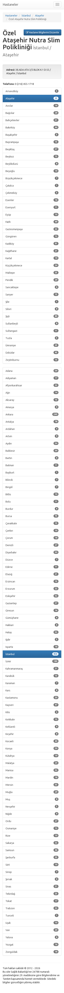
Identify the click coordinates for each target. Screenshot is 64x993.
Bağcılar (31, 113)
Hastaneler (10, 4)
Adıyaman (31, 378)
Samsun (31, 850)
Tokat (31, 901)
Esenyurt (31, 207)
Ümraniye (31, 345)
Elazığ (31, 574)
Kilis (31, 712)
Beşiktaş (31, 149)
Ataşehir (31, 98)
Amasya (31, 407)
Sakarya (31, 843)
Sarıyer (31, 294)
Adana (31, 370)
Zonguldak (31, 951)
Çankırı (31, 530)
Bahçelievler (31, 120)
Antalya (31, 421)
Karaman (31, 683)
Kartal (31, 258)
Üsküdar (31, 352)
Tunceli (31, 915)
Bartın (31, 458)
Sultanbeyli (31, 323)
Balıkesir (31, 450)
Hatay (31, 632)
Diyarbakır (31, 552)
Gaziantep (31, 603)
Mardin (31, 777)
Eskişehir (31, 596)
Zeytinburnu (31, 360)
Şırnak (31, 879)
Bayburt (31, 472)
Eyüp (31, 214)
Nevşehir (31, 806)
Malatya (31, 763)
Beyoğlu (31, 171)
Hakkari (31, 625)
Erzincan (31, 581)
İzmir (31, 661)
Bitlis (31, 494)
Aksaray (31, 400)
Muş (31, 799)
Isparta (31, 646)
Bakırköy (31, 127)
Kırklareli (31, 726)
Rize (31, 835)
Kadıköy (31, 243)
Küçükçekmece (31, 265)
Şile (31, 301)
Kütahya (31, 755)
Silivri (31, 309)
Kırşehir (31, 734)
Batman (31, 465)
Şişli (31, 316)
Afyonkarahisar (31, 385)
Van (31, 930)
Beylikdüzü (31, 163)
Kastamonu (31, 697)
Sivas (31, 886)
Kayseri (31, 705)
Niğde (31, 814)
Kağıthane (31, 251)
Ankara (31, 414)
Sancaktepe (31, 287)
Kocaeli (31, 741)
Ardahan (31, 429)
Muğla (31, 792)
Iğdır (31, 639)
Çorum (31, 538)
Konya (31, 748)
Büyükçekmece (31, 178)
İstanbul (31, 654)
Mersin (31, 784)
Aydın (31, 443)
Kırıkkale (31, 719)
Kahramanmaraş (31, 668)
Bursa (31, 516)
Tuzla (31, 338)
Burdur (31, 508)
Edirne (31, 567)
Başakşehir (31, 134)
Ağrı (31, 392)
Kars (31, 690)
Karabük (31, 676)
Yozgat (31, 944)
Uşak (31, 922)
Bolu (31, 501)
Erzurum (31, 588)
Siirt (31, 864)
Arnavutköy (31, 91)
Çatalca (31, 185)
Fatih (31, 222)
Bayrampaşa (31, 142)
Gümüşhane (31, 617)
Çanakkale (31, 523)
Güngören (31, 236)
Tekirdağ (31, 893)
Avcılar (31, 105)
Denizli (31, 545)
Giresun (31, 610)
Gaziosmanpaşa (31, 229)
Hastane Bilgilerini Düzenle (43, 32)
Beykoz (31, 156)
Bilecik (31, 479)
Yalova (31, 937)
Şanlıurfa (31, 857)
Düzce (31, 559)
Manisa (31, 770)
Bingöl (31, 487)
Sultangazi (31, 330)
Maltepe (31, 272)
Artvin (31, 436)
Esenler (31, 200)
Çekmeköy (31, 192)
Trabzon (31, 908)
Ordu (31, 821)
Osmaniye (31, 828)
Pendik (31, 280)
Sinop (31, 872)
